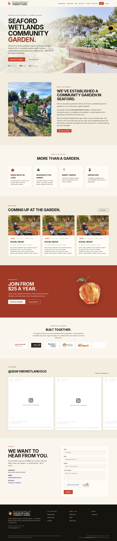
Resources (95, 3)
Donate (88, 3)
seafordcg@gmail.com (15, 477)
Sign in (107, 3)
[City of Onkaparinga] (64, 345)
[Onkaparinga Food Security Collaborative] (48, 345)
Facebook (11, 482)
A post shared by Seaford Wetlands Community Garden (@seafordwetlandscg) (31, 427)
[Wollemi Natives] (95, 345)
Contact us (95, 514)
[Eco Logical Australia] (79, 345)
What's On (82, 3)
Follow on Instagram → (102, 373)
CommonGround (89, 537)
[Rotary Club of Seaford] (16, 345)
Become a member (16, 59)
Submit (68, 492)
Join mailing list (34, 59)
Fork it (95, 537)
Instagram (18, 482)
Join (101, 3)
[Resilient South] (32, 345)
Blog (76, 3)
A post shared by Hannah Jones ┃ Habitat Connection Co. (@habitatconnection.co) (79, 427)
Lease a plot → (33, 302)
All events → (103, 210)
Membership (61, 3)
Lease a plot (70, 3)
